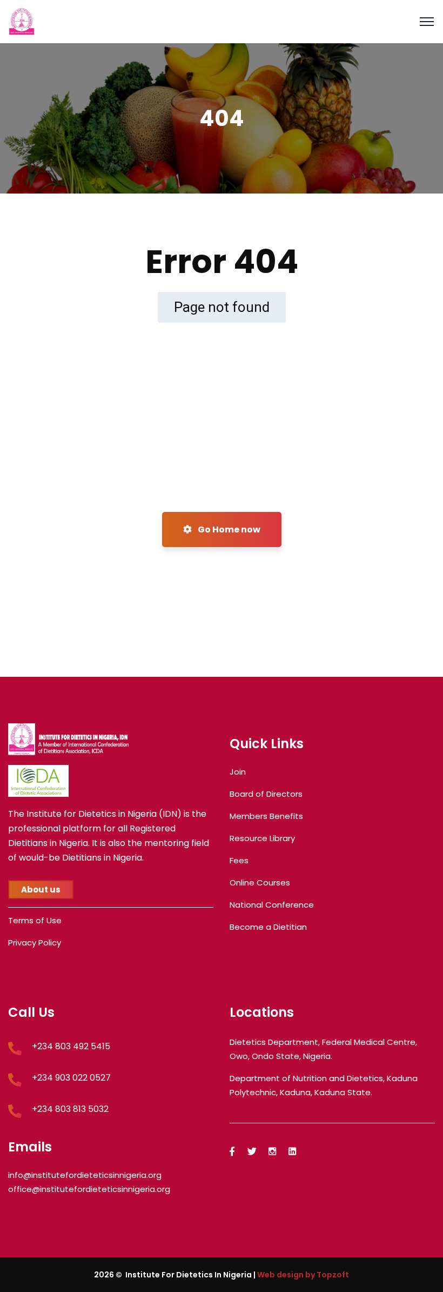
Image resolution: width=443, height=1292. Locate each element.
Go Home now (228, 529)
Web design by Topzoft (303, 1274)
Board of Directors (266, 794)
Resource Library (262, 838)
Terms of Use (35, 920)
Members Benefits (266, 816)
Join (238, 771)
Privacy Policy (34, 942)
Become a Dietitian (268, 927)
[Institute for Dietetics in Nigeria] (21, 21)
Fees (239, 860)
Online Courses (260, 882)
